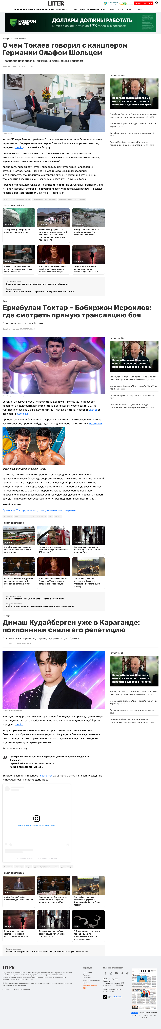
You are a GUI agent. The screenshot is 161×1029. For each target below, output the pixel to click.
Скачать (134, 1013)
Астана (17, 517)
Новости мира (43, 9)
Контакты (87, 983)
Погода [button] (140, 9)
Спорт (76, 9)
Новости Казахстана (24, 9)
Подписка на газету (143, 3)
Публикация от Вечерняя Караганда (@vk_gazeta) (36, 858)
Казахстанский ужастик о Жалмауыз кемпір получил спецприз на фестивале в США (47, 951)
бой (50, 517)
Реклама (86, 975)
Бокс (25, 517)
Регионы (94, 9)
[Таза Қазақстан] (126, 3)
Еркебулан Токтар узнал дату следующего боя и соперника (39, 510)
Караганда (19, 867)
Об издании (87, 972)
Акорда (6, 199)
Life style (67, 9)
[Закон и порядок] (111, 3)
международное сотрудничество (72, 199)
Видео (28, 867)
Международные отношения (44, 199)
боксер (58, 517)
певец (56, 867)
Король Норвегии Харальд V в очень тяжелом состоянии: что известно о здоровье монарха (132, 101)
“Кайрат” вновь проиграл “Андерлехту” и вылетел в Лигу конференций (40, 606)
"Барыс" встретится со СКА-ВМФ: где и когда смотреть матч (35, 599)
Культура (84, 9)
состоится (46, 775)
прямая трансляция (38, 517)
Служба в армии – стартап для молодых (130, 133)
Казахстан (8, 517)
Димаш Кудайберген (42, 867)
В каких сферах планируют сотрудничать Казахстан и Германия (37, 284)
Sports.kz (22, 413)
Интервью (56, 9)
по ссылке (95, 423)
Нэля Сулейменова (11, 329)
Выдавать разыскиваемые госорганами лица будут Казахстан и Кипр (40, 291)
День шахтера (66, 867)
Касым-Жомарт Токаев (21, 199)
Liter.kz (19, 147)
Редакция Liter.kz (10, 67)
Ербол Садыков (9, 644)
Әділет (103, 9)
